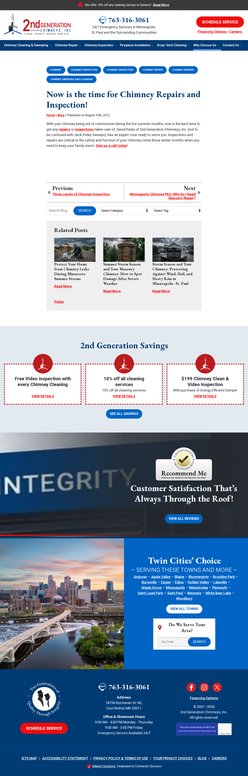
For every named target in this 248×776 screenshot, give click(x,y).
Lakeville (220, 582)
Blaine (179, 577)
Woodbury (184, 598)
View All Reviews (184, 518)
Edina (179, 582)
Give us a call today (111, 145)
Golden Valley (198, 582)
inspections (84, 129)
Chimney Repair (153, 70)
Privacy (222, 733)
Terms (228, 733)
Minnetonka (198, 587)
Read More (161, 5)
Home (50, 115)
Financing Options (212, 31)
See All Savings (124, 413)
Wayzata (194, 593)
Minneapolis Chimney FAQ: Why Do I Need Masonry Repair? (163, 196)
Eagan (166, 582)
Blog (61, 115)
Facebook (191, 687)
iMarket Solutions (104, 766)
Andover (140, 577)
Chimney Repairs (183, 70)
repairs (64, 129)
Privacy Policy (193, 731)
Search (84, 210)
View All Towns (184, 609)
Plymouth (219, 587)
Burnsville (149, 582)
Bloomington (199, 577)
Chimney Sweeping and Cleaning (71, 79)
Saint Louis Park (150, 593)
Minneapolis (175, 587)
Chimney (55, 70)
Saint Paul (175, 593)
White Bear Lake (218, 593)
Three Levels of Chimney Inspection (81, 194)
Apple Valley (160, 577)
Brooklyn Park (224, 577)
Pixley (59, 302)
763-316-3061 (128, 20)
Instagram (204, 687)
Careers (235, 31)
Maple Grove (152, 587)
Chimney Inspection (84, 70)
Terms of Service (206, 731)
